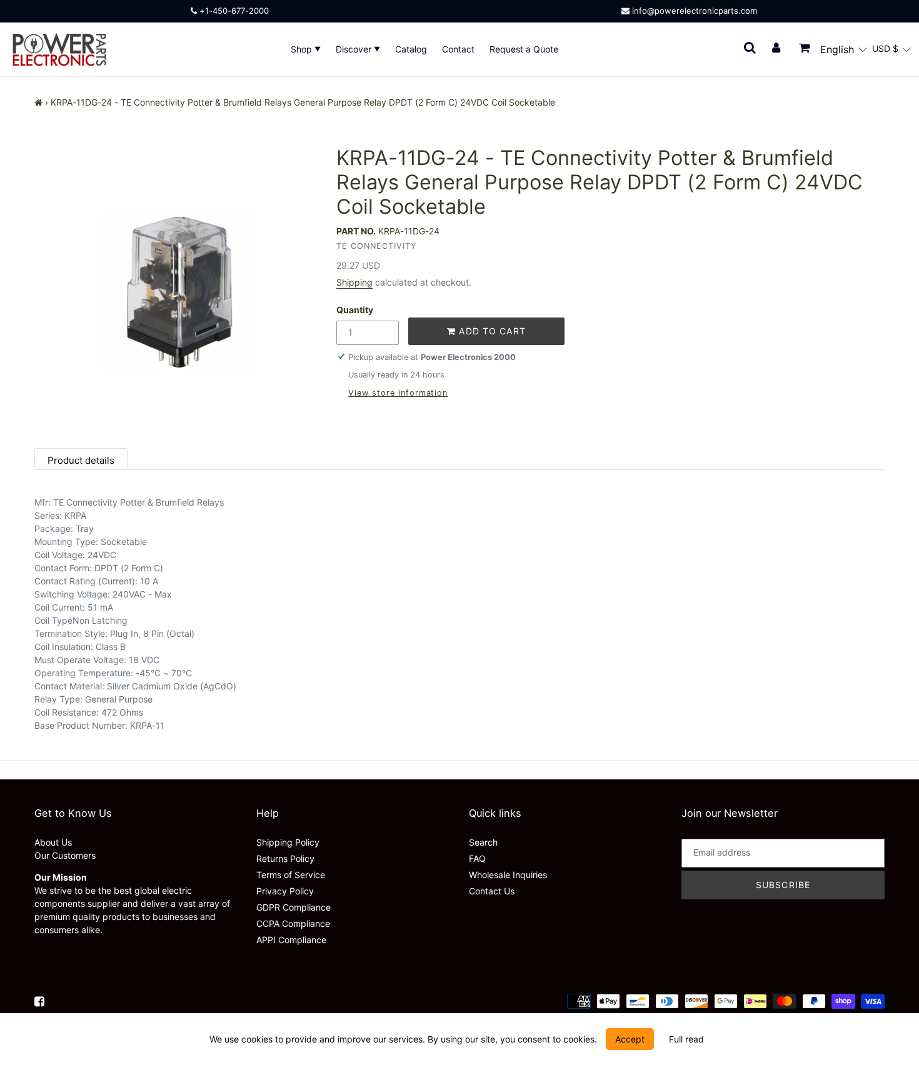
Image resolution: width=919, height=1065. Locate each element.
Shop (302, 49)
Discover (355, 49)
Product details (81, 460)
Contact (458, 49)
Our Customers (65, 855)
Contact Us (492, 891)
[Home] (38, 102)
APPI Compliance (291, 939)
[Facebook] (39, 1001)
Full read (686, 1039)
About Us (53, 842)
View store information (398, 393)
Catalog (411, 49)
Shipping (354, 282)
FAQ (477, 858)
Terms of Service (290, 874)
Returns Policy (285, 858)
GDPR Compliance (293, 907)
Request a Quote (524, 49)
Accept (630, 1039)
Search (483, 842)
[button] (843, 49)
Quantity (354, 309)
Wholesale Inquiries (508, 874)
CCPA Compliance (293, 923)
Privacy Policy (285, 891)
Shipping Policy (287, 842)
